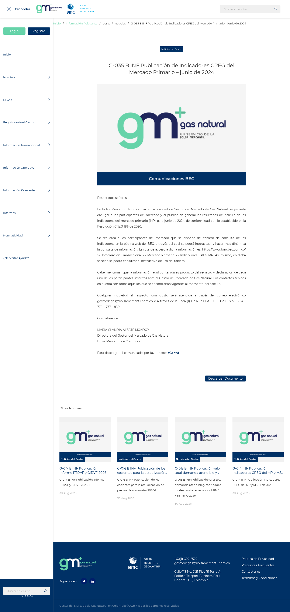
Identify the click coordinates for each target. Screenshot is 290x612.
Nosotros (9, 77)
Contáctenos (251, 572)
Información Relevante (19, 190)
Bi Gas (7, 99)
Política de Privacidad (258, 559)
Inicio (7, 54)
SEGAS (28, 595)
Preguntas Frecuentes (258, 565)
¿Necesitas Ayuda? (16, 258)
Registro (38, 31)
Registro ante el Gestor (18, 122)
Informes (9, 213)
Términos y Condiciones (259, 578)
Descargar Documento (225, 378)
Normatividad (13, 235)
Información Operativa (19, 167)
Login (14, 31)
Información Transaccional (21, 145)
